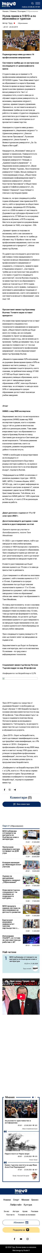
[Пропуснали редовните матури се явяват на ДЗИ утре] (31, 850)
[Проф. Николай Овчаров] (33, 1175)
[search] (32, 3)
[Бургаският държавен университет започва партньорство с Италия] (31, 923)
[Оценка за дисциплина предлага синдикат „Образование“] (31, 879)
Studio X (26, 1250)
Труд (10, 23)
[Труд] (21, 1191)
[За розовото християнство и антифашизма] (21, 1109)
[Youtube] (21, 1239)
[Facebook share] (4, 790)
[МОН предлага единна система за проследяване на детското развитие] (31, 909)
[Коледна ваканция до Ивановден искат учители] (31, 864)
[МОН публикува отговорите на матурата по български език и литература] (31, 834)
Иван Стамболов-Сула (29, 1129)
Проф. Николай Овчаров (20, 1176)
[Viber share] (10, 790)
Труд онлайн (27, 968)
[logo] (9, 4)
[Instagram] (27, 1239)
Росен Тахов (33, 1160)
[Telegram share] (15, 790)
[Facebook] (14, 1239)
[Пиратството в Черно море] (21, 1142)
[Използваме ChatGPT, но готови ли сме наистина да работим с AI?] (31, 939)
